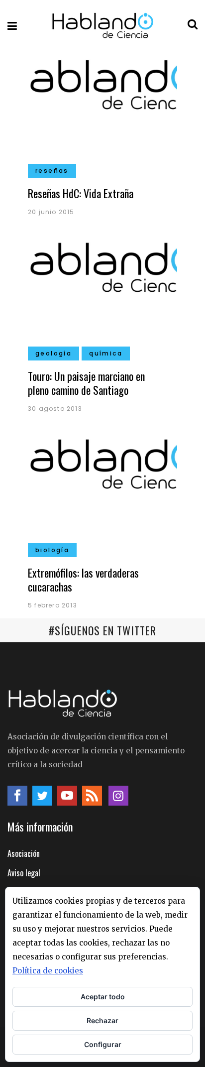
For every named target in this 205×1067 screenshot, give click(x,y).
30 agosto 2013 (55, 408)
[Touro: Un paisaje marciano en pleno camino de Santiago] (102, 295)
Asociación (23, 853)
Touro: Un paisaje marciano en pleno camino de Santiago (86, 383)
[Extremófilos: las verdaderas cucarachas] (102, 491)
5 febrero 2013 (52, 605)
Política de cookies (47, 970)
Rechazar (102, 1020)
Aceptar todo (103, 996)
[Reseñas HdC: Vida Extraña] (102, 112)
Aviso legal (23, 872)
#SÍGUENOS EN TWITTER (102, 630)
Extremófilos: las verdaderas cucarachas (83, 579)
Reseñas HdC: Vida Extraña (80, 193)
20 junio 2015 (51, 212)
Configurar (102, 1044)
